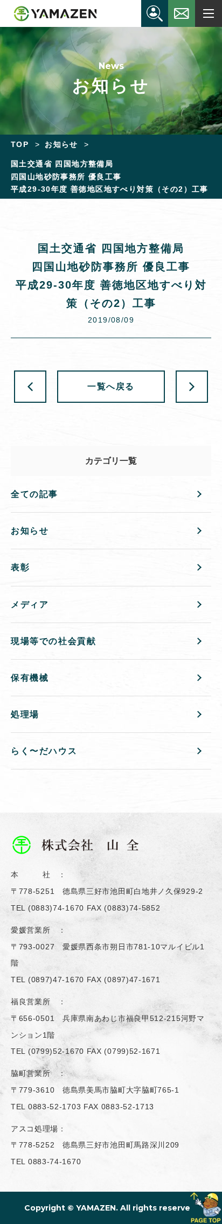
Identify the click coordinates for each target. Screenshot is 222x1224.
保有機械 (29, 677)
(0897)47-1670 (56, 979)
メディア (29, 604)
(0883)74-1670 (56, 908)
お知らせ (29, 530)
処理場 (25, 714)
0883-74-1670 (54, 1161)
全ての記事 (34, 494)
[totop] (206, 1208)
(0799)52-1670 (56, 1051)
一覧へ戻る (111, 386)
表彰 (20, 567)
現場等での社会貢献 (53, 641)
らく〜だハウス (44, 751)
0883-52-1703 (54, 1106)
